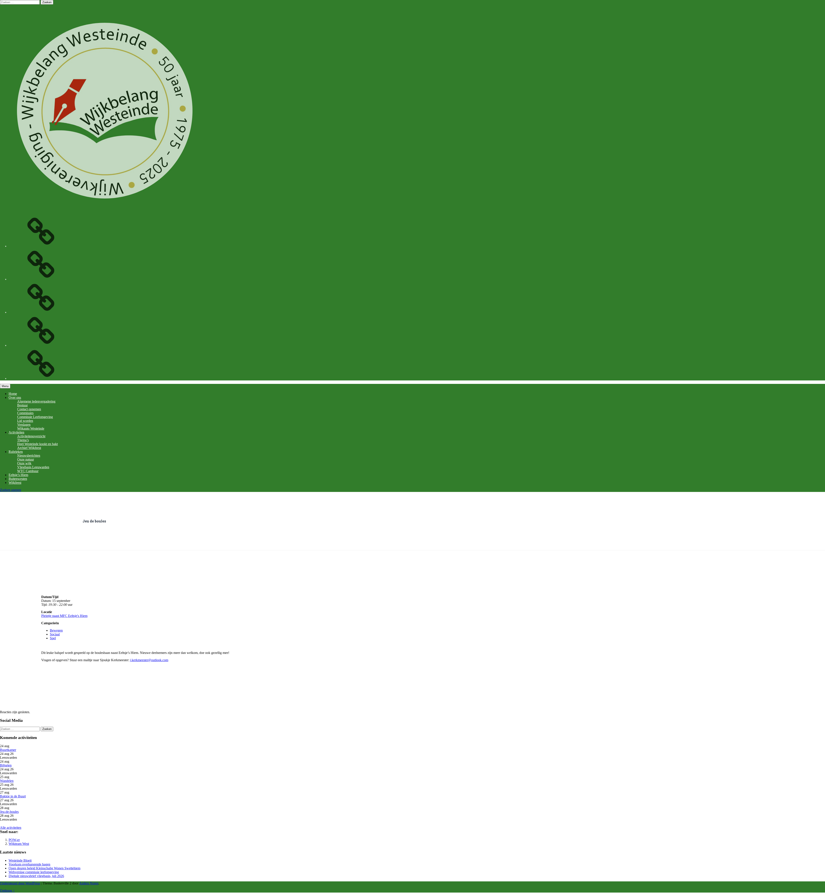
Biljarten (6, 765)
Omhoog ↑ (7, 890)
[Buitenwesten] (41, 246)
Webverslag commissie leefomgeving (34, 872)
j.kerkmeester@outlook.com (149, 660)
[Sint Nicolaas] (41, 312)
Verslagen (24, 424)
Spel (53, 638)
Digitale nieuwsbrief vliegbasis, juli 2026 (36, 876)
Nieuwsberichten (28, 455)
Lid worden (25, 421)
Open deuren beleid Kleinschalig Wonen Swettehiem (44, 868)
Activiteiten (16, 432)
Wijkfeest (15, 482)
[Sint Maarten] (41, 345)
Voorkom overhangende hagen (29, 864)
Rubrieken (16, 451)
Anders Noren (88, 883)
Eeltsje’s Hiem (18, 475)
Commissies (25, 413)
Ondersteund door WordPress (20, 883)
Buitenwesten (18, 479)
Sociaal (55, 634)
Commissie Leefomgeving (35, 417)
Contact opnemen (29, 409)
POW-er (14, 840)
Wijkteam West (19, 844)
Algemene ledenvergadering (36, 401)
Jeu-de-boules (9, 812)
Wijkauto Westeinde (30, 428)
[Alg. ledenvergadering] (41, 378)
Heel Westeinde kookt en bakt (37, 444)
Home (13, 393)
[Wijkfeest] (41, 279)
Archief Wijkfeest (29, 448)
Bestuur (22, 405)
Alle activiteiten (10, 827)
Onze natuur (25, 459)
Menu (5, 386)
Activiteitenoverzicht (31, 436)
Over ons (15, 397)
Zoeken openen (10, 490)
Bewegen (56, 630)
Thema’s (23, 440)
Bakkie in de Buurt (13, 796)
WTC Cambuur (27, 471)
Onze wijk (24, 463)
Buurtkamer (8, 750)
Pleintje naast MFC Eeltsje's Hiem (64, 616)
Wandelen (7, 781)
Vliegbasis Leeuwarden (33, 467)
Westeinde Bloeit (20, 860)
